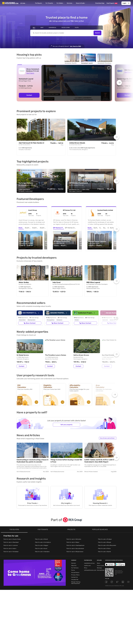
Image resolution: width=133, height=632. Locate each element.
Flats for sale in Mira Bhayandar (107, 545)
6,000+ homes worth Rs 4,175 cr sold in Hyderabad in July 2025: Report (99, 461)
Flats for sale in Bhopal (104, 542)
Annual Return (75, 572)
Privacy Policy (75, 575)
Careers (73, 563)
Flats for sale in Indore (10, 548)
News (98, 563)
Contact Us (74, 577)
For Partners (74, 568)
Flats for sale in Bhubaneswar (74, 551)
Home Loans (100, 565)
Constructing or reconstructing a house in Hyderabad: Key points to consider (32, 461)
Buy (34, 27)
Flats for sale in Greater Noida (12, 539)
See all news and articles (107, 438)
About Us (73, 565)
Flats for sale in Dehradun (73, 539)
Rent (42, 27)
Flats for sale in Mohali (41, 539)
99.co (85, 568)
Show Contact (30, 323)
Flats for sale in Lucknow (11, 545)
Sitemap (99, 568)
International (100, 570)
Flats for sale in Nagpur (41, 545)
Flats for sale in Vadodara (42, 551)
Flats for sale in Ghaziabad (11, 542)
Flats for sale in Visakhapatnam (75, 545)
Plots (77, 27)
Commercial (52, 27)
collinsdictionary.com (90, 570)
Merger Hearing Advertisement (75, 582)
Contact (29, 95)
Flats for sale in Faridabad (11, 551)
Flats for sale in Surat (41, 548)
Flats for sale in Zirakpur (105, 539)
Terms (73, 570)
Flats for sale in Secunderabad (75, 548)
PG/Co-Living (66, 27)
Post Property (112, 3)
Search (97, 33)
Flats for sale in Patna (104, 548)
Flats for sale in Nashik (104, 551)
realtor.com (87, 565)
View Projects (30, 73)
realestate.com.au (89, 563)
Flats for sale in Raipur (72, 542)
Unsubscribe (74, 579)
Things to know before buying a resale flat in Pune (66, 461)
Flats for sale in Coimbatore (43, 542)
